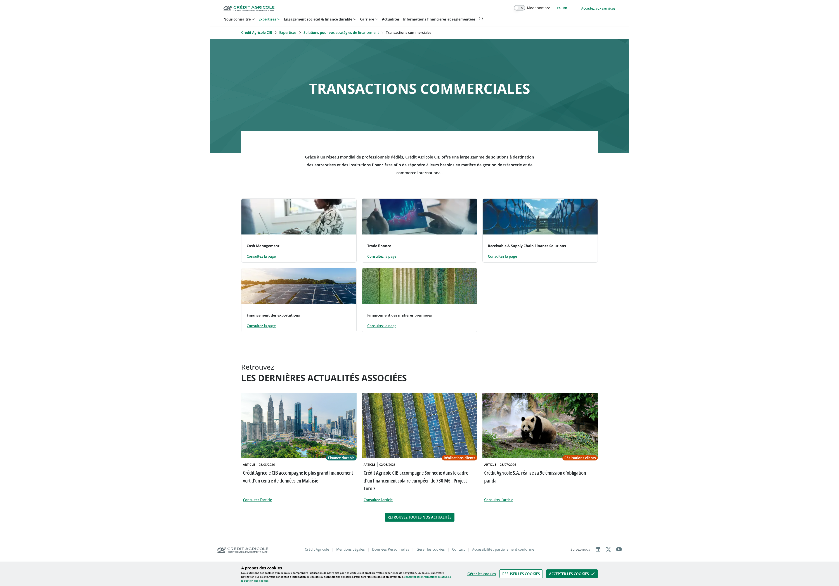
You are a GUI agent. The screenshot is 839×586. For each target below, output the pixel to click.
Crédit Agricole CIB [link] (256, 32)
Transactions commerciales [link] (408, 32)
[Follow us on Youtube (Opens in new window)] (619, 549)
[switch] (519, 7)
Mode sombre (538, 7)
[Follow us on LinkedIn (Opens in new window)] (598, 549)
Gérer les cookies (481, 573)
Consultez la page (261, 256)
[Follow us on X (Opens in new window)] (608, 549)
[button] (521, 573)
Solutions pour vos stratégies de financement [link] (341, 32)
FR (565, 8)
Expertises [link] (287, 32)
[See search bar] (481, 18)
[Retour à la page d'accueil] (249, 8)
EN (559, 8)
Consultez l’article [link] (257, 499)
